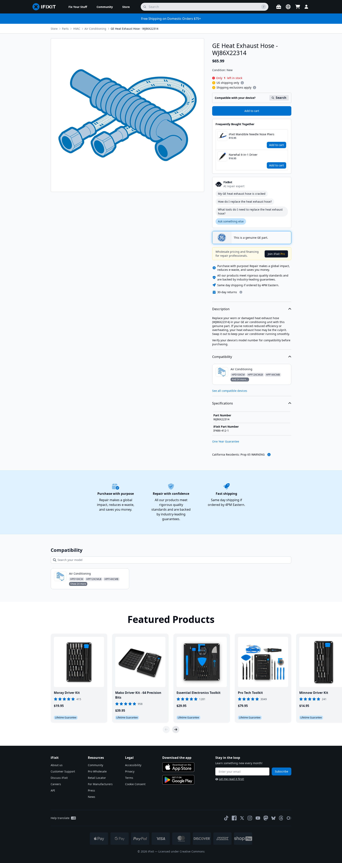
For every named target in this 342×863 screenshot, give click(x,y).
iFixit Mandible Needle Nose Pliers (251, 134)
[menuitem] (78, 6)
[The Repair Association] (289, 818)
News (91, 797)
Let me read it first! (231, 779)
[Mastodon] (265, 818)
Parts (65, 29)
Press (91, 790)
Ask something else (231, 221)
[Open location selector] (288, 7)
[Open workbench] (279, 7)
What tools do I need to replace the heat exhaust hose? (250, 211)
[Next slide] (175, 729)
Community (95, 765)
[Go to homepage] (45, 6)
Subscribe (281, 771)
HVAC (76, 29)
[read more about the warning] (269, 454)
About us (57, 765)
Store (54, 29)
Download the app (176, 757)
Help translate (60, 818)
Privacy (129, 771)
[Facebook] (234, 818)
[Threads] (281, 818)
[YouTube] (258, 818)
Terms (129, 778)
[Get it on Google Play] (178, 780)
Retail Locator (97, 778)
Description (221, 309)
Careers (56, 784)
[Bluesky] (273, 818)
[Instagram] (250, 818)
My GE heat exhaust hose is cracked (241, 193)
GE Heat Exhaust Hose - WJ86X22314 (134, 29)
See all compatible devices (229, 391)
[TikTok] (226, 818)
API (53, 790)
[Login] (306, 7)
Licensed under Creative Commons (181, 851)
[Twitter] (242, 818)
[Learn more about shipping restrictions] (242, 82)
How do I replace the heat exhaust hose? (245, 201)
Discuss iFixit (59, 778)
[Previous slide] (166, 729)
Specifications (222, 403)
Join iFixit (276, 254)
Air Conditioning (95, 29)
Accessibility (133, 765)
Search (281, 97)
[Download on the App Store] (178, 767)
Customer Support (63, 771)
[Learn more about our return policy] (241, 292)
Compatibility (222, 357)
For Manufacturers (100, 784)
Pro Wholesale (97, 771)
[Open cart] (298, 7)
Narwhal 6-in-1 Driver (243, 154)
